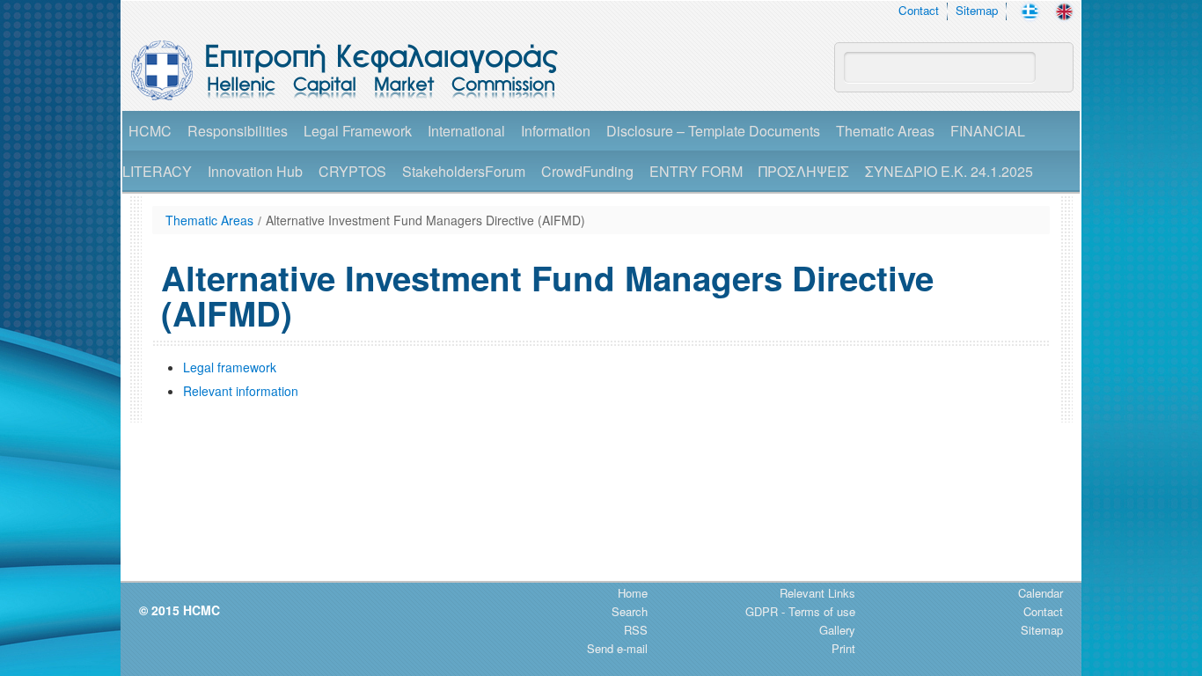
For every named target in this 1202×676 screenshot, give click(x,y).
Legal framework (229, 367)
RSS (636, 629)
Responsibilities (237, 131)
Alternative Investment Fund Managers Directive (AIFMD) (425, 220)
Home (633, 592)
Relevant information (240, 391)
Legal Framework (358, 131)
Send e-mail (617, 648)
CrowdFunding (587, 171)
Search (630, 611)
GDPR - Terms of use (800, 611)
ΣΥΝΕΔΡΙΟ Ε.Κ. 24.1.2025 (949, 171)
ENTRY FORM (696, 171)
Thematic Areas (885, 131)
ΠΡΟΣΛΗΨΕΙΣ (804, 171)
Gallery (837, 629)
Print (843, 648)
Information (555, 131)
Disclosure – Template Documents (713, 131)
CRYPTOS (352, 171)
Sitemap (977, 10)
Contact (918, 10)
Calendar (1040, 592)
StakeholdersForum (463, 171)
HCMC (150, 131)
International (466, 131)
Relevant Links (817, 592)
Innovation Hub (255, 171)
